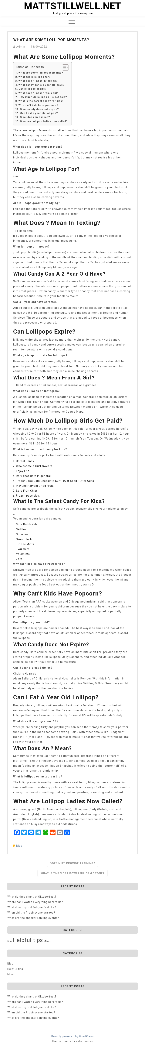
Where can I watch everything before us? (35, 901)
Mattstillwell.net (72, 6)
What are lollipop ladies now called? (44, 121)
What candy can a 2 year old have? (42, 84)
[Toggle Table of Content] (63, 67)
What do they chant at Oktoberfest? (31, 896)
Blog (19, 845)
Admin (20, 46)
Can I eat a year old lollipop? (39, 113)
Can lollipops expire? (33, 88)
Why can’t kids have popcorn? (38, 105)
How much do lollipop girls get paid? (43, 97)
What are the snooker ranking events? (33, 917)
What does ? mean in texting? (38, 80)
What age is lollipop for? (35, 76)
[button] (72, 22)
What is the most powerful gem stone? (72, 873)
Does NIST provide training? (72, 863)
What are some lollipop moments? (41, 72)
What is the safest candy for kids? (41, 101)
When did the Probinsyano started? (31, 912)
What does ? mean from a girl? (39, 93)
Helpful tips (28, 940)
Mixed (48, 941)
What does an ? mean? (35, 117)
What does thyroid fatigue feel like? (31, 907)
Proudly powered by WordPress (72, 1036)
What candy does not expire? (39, 109)
